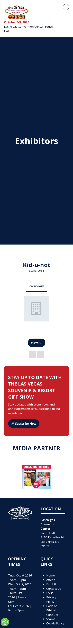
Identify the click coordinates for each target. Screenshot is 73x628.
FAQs (49, 593)
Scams (50, 619)
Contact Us (53, 589)
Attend (51, 580)
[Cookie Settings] (5, 622)
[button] (66, 7)
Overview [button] (36, 286)
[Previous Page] (32, 354)
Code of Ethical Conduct (52, 610)
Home (50, 575)
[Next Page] (40, 354)
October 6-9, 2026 (16, 22)
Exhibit (51, 584)
